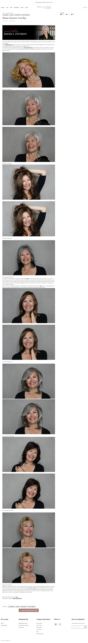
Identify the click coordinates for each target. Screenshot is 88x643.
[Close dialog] (66, 310)
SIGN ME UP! (32, 337)
